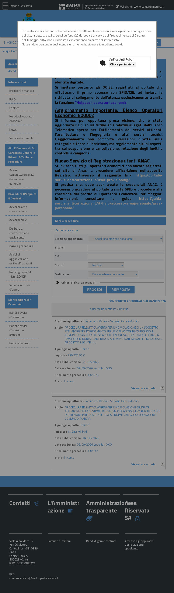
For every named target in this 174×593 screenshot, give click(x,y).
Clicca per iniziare (122, 64)
